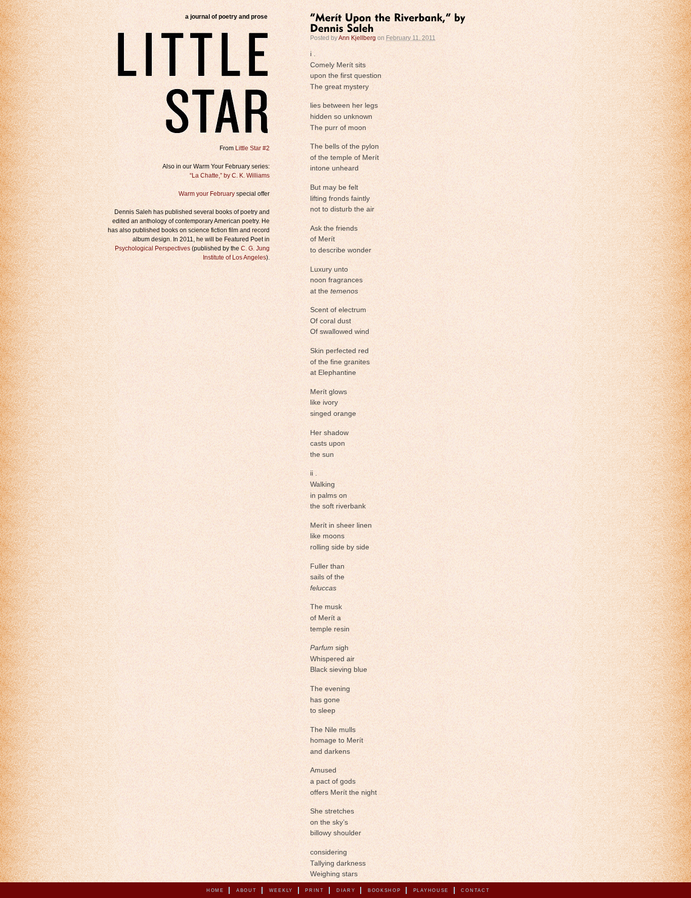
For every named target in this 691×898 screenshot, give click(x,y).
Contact (475, 890)
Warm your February (207, 193)
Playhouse (431, 890)
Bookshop (384, 890)
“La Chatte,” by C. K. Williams (230, 175)
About (246, 890)
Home (215, 890)
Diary (346, 890)
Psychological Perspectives (152, 248)
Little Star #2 (252, 148)
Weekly (281, 890)
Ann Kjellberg (357, 38)
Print (314, 890)
